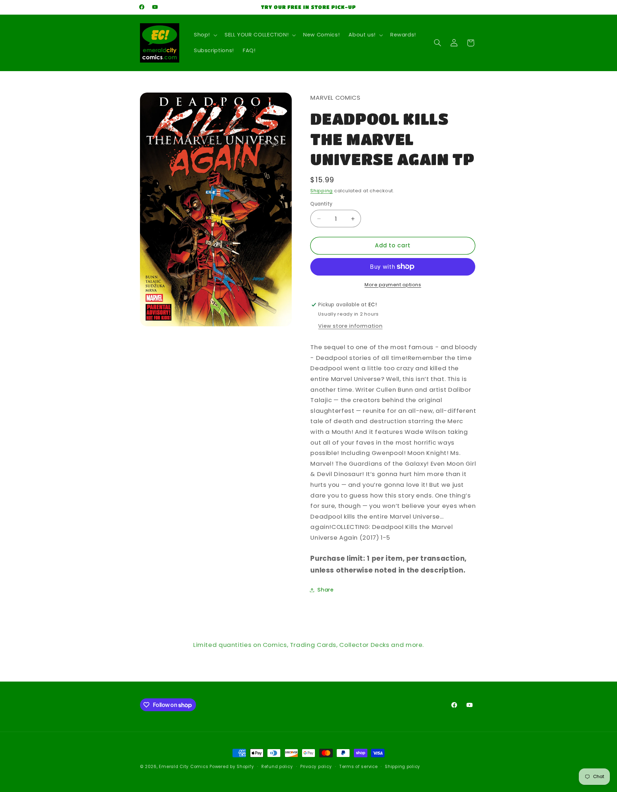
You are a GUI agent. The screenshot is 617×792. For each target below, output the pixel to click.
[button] (204, 35)
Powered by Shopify (232, 766)
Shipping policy (402, 766)
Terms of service (358, 766)
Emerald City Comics (183, 766)
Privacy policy (316, 766)
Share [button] (325, 589)
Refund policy (277, 766)
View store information (350, 325)
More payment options (393, 284)
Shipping (321, 191)
